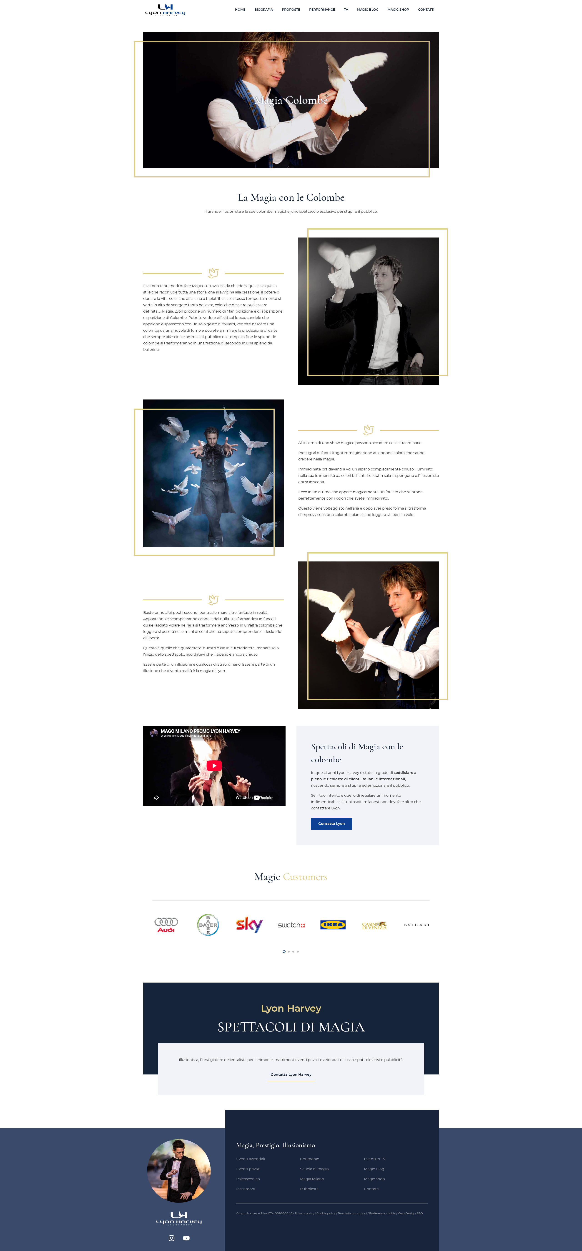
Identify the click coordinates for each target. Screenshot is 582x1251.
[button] (302, 10)
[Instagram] (171, 1238)
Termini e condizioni (353, 1213)
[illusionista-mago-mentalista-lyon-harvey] (165, 10)
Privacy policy (304, 1213)
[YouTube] (186, 1238)
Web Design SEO (410, 1213)
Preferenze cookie (382, 1213)
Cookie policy (326, 1213)
